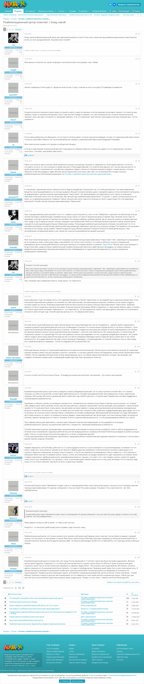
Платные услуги (128, 15)
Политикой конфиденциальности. (122, 675)
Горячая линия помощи (77, 663)
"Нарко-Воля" (107, 244)
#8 (139, 211)
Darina (13, 455)
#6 (139, 161)
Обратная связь (122, 657)
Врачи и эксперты (98, 651)
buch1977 (13, 95)
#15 (138, 388)
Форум (71, 649)
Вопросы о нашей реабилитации (94, 609)
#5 (139, 133)
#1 (139, 34)
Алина (13, 172)
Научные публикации (77, 654)
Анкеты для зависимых (54, 660)
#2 (139, 59)
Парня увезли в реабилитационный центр (26, 617)
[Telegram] (110, 4)
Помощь (120, 651)
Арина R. (13, 518)
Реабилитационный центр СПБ (80, 15)
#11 (138, 296)
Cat (6, 26)
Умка (13, 543)
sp (13, 145)
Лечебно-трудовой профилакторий (106, 15)
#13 (138, 347)
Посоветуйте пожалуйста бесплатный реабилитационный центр (36, 598)
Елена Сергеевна (13, 358)
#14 (138, 371)
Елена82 (13, 247)
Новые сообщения (10, 15)
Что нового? (30, 11)
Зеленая (13, 493)
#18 (138, 507)
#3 (139, 84)
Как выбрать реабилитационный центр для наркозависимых (34, 609)
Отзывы (72, 11)
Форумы (18, 11)
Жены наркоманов (88, 605)
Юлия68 (13, 399)
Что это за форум (52, 649)
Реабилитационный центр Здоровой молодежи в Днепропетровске (37, 624)
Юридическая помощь (100, 663)
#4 (139, 108)
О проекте (83, 11)
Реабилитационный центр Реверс (23, 602)
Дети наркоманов (88, 617)
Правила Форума (99, 11)
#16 (138, 444)
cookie (91, 675)
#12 (138, 321)
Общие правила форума (55, 651)
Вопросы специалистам (128, 4)
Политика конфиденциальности (128, 654)
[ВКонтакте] (114, 4)
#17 (138, 482)
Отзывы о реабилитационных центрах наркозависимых (88, 174)
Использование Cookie (125, 649)
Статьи (61, 11)
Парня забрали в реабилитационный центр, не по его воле (33, 605)
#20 (138, 557)
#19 (138, 532)
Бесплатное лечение (54, 663)
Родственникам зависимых (56, 15)
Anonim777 (13, 197)
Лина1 (13, 120)
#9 (139, 236)
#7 (139, 186)
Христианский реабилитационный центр (26, 620)
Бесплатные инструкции (78, 660)
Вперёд (18, 29)
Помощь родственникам (55, 657)
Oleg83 (13, 70)
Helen (13, 222)
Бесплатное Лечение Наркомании (30, 15)
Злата (13, 307)
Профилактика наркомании (102, 657)
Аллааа (13, 568)
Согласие (120, 660)
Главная (8, 11)
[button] (55, 11)
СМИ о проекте (97, 660)
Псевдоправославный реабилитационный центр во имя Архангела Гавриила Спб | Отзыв (43, 613)
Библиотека (73, 657)
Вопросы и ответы (46, 11)
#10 (138, 261)
